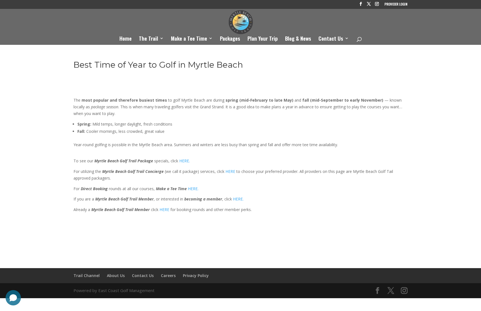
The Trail (148, 39)
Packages (230, 39)
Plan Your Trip (262, 39)
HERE (230, 171)
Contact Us (330, 39)
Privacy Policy (196, 275)
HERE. (184, 160)
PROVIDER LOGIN (396, 4)
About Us (116, 275)
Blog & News (298, 39)
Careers (168, 275)
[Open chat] (13, 297)
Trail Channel (86, 275)
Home (125, 39)
